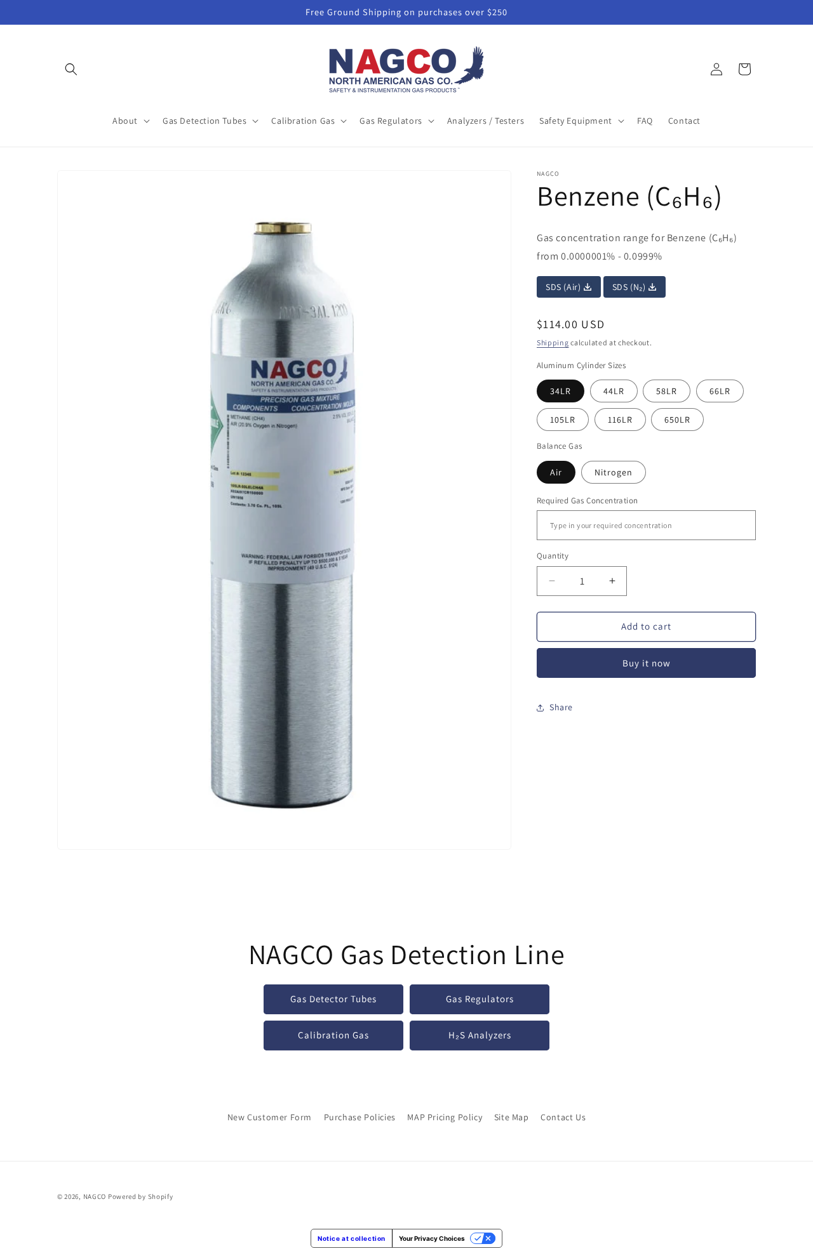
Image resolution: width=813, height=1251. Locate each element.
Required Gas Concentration (587, 500)
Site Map (511, 1117)
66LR (719, 391)
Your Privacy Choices (432, 1238)
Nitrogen (614, 472)
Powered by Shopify (140, 1196)
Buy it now (646, 663)
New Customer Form (269, 1117)
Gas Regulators (480, 999)
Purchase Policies (360, 1117)
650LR (677, 419)
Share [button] (561, 707)
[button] (71, 69)
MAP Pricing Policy (444, 1117)
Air (556, 472)
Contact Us (563, 1117)
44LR (613, 391)
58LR (666, 391)
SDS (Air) (564, 287)
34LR (560, 391)
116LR (620, 419)
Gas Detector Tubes (333, 999)
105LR (562, 419)
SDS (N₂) (630, 287)
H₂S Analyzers (479, 1035)
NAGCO (95, 1196)
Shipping (553, 342)
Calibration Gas (333, 1035)
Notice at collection (352, 1238)
